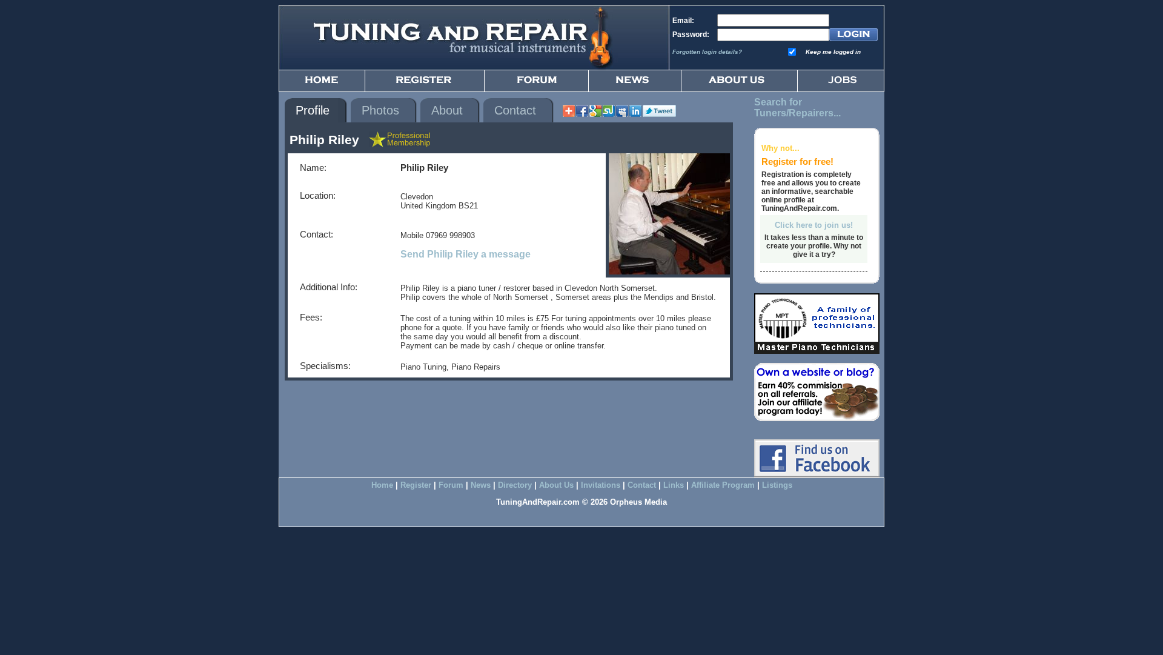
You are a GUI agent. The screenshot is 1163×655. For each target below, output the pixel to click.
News (481, 485)
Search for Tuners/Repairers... (797, 107)
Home (382, 485)
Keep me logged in (833, 51)
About (447, 110)
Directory (515, 485)
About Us (556, 485)
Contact (515, 110)
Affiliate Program (723, 485)
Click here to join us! (814, 225)
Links (673, 485)
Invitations (600, 485)
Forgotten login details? (707, 51)
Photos (380, 110)
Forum (451, 485)
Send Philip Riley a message (465, 254)
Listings (777, 485)
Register (415, 485)
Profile (313, 110)
